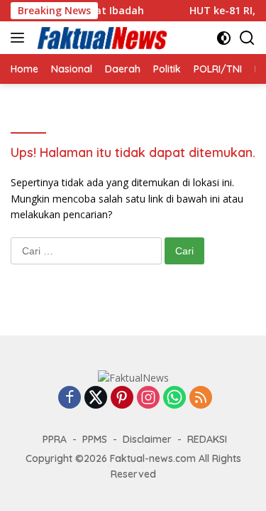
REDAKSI (207, 439)
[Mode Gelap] (224, 38)
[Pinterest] (122, 398)
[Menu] (20, 38)
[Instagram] (148, 398)
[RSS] (200, 398)
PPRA (55, 439)
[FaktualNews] (100, 38)
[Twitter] (95, 398)
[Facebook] (69, 398)
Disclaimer (147, 439)
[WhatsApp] (174, 398)
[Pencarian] (247, 38)
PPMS (94, 439)
